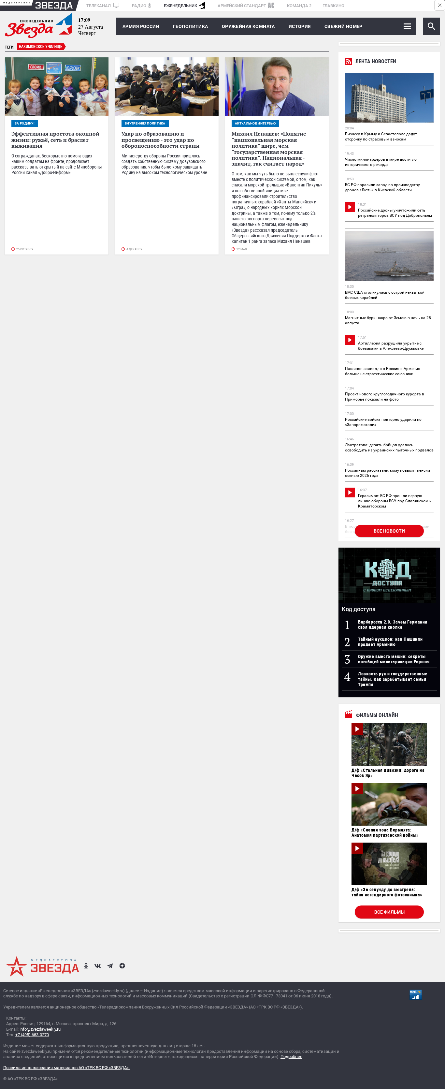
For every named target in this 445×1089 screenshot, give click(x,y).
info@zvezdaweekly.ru (40, 1029)
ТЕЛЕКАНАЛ (99, 5)
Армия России (140, 26)
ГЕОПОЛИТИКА (190, 26)
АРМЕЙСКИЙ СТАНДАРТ (242, 5)
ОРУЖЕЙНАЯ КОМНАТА (248, 26)
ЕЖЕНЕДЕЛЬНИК (180, 5)
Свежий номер (343, 26)
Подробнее (291, 1056)
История (300, 26)
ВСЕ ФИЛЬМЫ (389, 912)
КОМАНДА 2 (299, 5)
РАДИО (139, 5)
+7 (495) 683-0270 (32, 1034)
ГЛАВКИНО (333, 5)
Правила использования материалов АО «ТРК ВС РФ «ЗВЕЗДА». (66, 1067)
